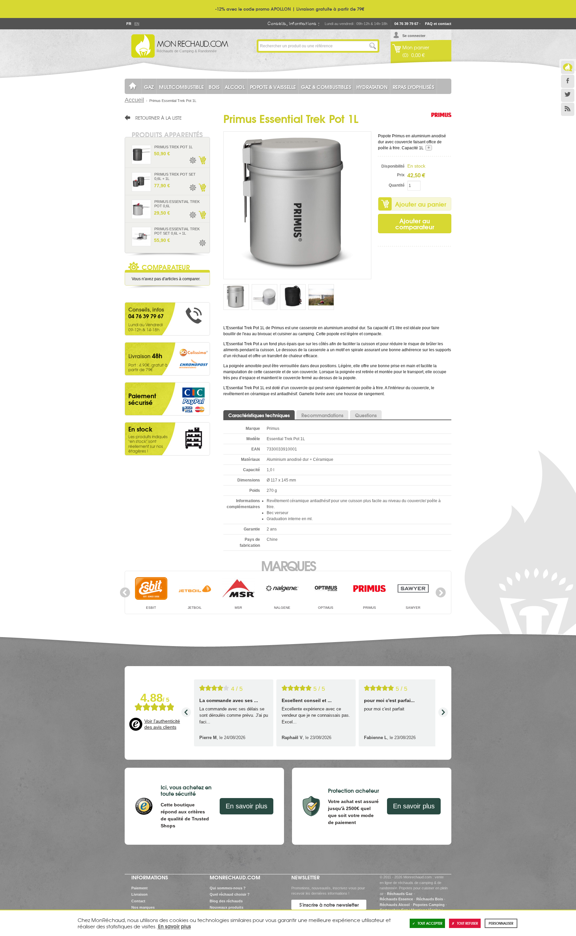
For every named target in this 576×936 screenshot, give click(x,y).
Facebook (567, 81)
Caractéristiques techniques (259, 415)
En (136, 24)
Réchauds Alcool (395, 905)
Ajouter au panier (420, 204)
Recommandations (322, 415)
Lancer (373, 46)
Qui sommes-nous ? (228, 888)
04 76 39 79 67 (406, 24)
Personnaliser (501, 923)
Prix (401, 175)
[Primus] (441, 122)
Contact (138, 901)
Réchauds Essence (396, 899)
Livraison (139, 894)
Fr (128, 24)
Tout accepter (430, 923)
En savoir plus (246, 806)
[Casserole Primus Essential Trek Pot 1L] (297, 205)
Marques (288, 565)
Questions (366, 415)
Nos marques (143, 907)
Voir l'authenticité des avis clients (162, 724)
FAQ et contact (438, 24)
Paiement (139, 888)
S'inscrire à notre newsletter (329, 904)
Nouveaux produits (226, 907)
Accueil (134, 100)
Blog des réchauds (226, 901)
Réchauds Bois (429, 899)
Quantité (397, 185)
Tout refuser (467, 923)
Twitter (567, 95)
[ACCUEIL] (133, 86)
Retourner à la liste (158, 117)
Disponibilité (393, 166)
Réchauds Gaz (400, 894)
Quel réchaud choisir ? (230, 894)
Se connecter (413, 36)
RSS (567, 109)
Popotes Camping (429, 905)
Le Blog (567, 67)
